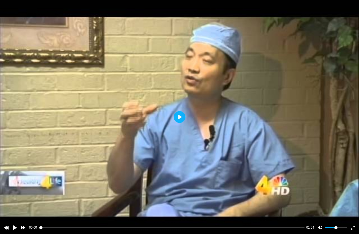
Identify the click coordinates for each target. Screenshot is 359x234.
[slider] (172, 227)
